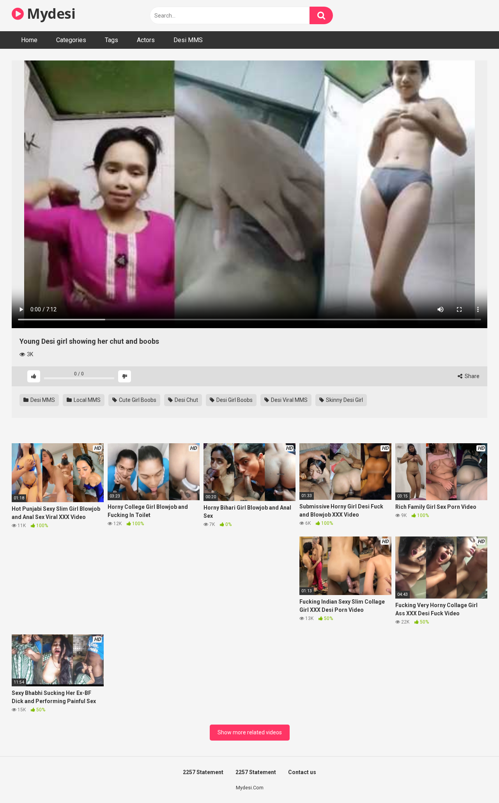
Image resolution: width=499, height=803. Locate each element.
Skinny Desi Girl (344, 400)
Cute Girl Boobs (137, 400)
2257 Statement (203, 772)
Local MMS (87, 400)
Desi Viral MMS (289, 400)
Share (472, 376)
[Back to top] (472, 779)
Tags (111, 40)
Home (29, 40)
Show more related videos (250, 732)
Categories (71, 40)
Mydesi (49, 13)
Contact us (302, 772)
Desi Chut (185, 400)
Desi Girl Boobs (234, 400)
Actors (146, 40)
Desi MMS (188, 40)
